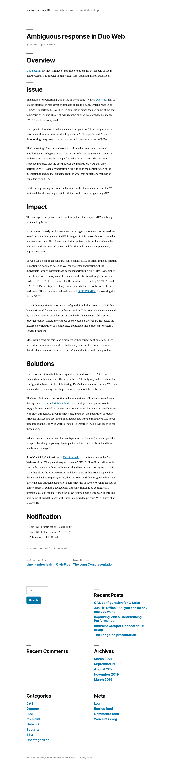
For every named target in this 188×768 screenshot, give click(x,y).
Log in (98, 703)
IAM (29, 714)
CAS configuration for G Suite (117, 603)
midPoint (33, 719)
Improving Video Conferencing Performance (118, 619)
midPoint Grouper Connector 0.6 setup (119, 628)
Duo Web (101, 99)
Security (65, 548)
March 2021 (103, 659)
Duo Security (33, 70)
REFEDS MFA (86, 291)
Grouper (32, 708)
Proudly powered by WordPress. (60, 757)
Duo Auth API (71, 457)
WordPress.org (105, 719)
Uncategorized (37, 740)
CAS (45, 403)
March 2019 (103, 679)
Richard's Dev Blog (39, 10)
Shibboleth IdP (62, 403)
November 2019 (106, 674)
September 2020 (107, 664)
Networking (35, 724)
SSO (29, 735)
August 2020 (104, 669)
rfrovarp (33, 44)
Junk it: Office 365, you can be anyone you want (121, 610)
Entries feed (103, 708)
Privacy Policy (85, 757)
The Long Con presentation (115, 635)
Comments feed (106, 714)
